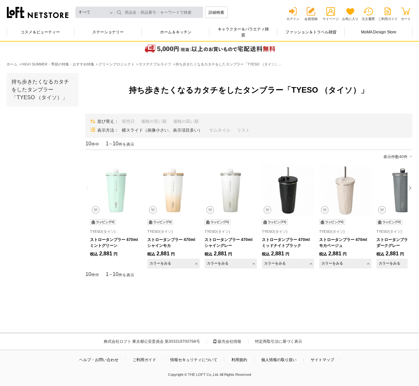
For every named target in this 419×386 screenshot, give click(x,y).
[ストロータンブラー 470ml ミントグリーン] (116, 190)
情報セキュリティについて (193, 360)
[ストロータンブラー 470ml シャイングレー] (231, 190)
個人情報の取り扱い (279, 360)
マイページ (330, 19)
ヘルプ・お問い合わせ (98, 360)
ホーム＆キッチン (175, 32)
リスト (243, 130)
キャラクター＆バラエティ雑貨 (243, 32)
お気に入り (350, 19)
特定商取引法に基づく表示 (278, 341)
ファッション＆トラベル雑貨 (311, 32)
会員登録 (311, 19)
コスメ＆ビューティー (40, 32)
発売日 (128, 121)
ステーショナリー (108, 32)
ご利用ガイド (388, 19)
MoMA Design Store (378, 32)
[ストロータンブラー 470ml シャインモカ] (173, 190)
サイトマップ (322, 360)
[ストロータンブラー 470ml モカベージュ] (345, 190)
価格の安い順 (154, 121)
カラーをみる (160, 263)
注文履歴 (368, 19)
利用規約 (239, 360)
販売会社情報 (229, 341)
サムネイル (219, 130)
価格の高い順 (186, 121)
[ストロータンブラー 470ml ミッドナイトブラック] (288, 190)
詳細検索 (216, 12)
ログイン (293, 19)
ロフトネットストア (38, 12)
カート (406, 19)
